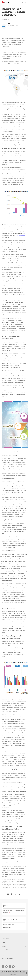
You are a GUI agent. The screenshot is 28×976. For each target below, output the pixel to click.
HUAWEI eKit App (9, 955)
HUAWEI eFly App (9, 958)
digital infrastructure (20, 235)
